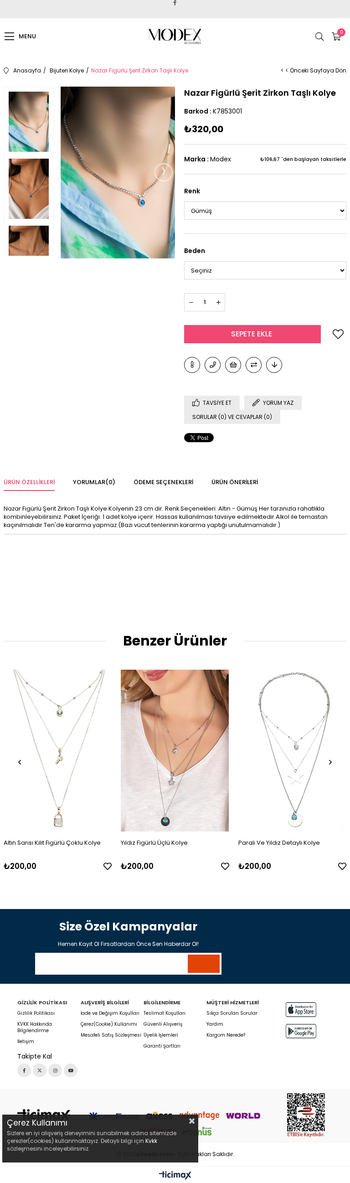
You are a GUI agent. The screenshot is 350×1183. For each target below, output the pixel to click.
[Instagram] (55, 1070)
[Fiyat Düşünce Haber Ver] (274, 365)
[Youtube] (70, 1070)
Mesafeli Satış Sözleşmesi (111, 1035)
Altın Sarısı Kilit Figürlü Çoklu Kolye (52, 842)
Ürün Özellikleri (29, 482)
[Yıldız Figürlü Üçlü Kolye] (175, 750)
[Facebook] (24, 1070)
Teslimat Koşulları (164, 1013)
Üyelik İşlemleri (161, 1035)
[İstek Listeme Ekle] (233, 365)
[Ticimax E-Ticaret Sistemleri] (175, 1176)
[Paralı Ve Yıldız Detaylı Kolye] (292, 750)
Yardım (214, 1024)
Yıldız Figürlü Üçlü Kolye (154, 842)
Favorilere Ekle (107, 866)
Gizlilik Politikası (36, 1013)
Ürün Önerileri (234, 482)
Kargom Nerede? (225, 1035)
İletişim (25, 1041)
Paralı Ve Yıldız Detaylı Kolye (279, 842)
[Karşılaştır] (254, 365)
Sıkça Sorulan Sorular (231, 1013)
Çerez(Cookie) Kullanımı (109, 1024)
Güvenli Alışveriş (163, 1024)
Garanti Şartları (162, 1046)
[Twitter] (39, 1070)
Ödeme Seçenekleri (163, 482)
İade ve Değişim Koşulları (110, 1013)
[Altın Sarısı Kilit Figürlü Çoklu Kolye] (58, 750)
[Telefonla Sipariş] (213, 365)
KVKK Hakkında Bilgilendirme (34, 1027)
